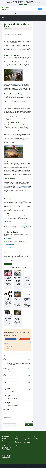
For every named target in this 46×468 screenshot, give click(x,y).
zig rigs (20, 217)
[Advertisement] (17, 37)
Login (39, 7)
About (29, 13)
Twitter (36, 438)
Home (3, 13)
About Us (16, 445)
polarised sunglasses (9, 247)
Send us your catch (27, 438)
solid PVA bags (20, 132)
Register (40, 9)
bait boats (17, 184)
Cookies (25, 443)
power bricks (8, 239)
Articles (6, 13)
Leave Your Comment (8, 263)
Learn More (39, 2)
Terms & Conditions (27, 442)
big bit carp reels (25, 186)
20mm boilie (9, 65)
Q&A (16, 13)
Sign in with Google (24, 338)
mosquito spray (8, 238)
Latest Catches (11, 13)
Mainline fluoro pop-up (18, 84)
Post (29, 424)
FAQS (25, 439)
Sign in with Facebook (10, 338)
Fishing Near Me (20, 13)
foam (5, 218)
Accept (23, 4)
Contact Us (17, 446)
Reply (29, 359)
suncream (7, 245)
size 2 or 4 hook (20, 62)
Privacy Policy (26, 441)
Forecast (25, 13)
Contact (32, 13)
